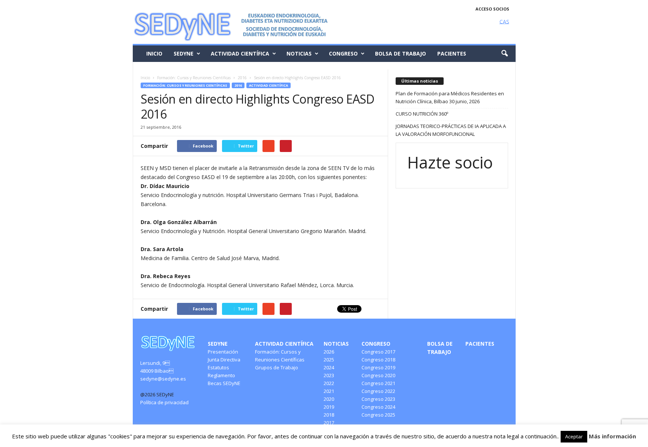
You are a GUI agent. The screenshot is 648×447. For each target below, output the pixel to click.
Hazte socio (450, 162)
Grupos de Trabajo (276, 367)
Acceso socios (492, 9)
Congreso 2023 (378, 399)
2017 (329, 422)
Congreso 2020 (378, 375)
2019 (329, 406)
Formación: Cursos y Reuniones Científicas (185, 85)
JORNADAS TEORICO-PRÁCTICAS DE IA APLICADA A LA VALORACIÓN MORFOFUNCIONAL (451, 130)
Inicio (154, 53)
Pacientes (451, 53)
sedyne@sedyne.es (163, 378)
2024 (329, 367)
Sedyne (184, 53)
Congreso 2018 (378, 359)
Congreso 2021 (378, 383)
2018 (329, 414)
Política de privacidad (164, 402)
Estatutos (218, 367)
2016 (238, 85)
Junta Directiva (224, 359)
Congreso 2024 (378, 406)
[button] (504, 53)
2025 (329, 359)
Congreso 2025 (378, 414)
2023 (329, 375)
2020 (329, 399)
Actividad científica (240, 53)
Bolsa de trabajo (400, 53)
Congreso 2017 (378, 351)
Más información (612, 436)
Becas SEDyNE (224, 383)
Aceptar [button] (574, 436)
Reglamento (221, 375)
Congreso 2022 (378, 391)
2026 (329, 351)
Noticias (299, 53)
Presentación (223, 351)
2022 (329, 383)
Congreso (343, 53)
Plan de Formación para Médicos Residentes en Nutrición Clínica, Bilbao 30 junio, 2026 (450, 97)
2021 (329, 391)
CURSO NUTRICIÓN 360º (422, 113)
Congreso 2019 (378, 367)
